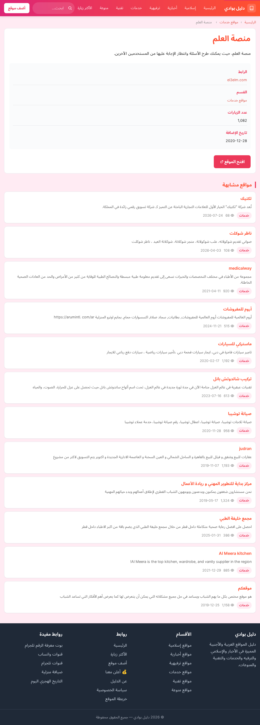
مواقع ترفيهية (180, 662)
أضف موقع (16, 8)
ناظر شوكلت (241, 233)
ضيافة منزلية (52, 671)
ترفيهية (155, 8)
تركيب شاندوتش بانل (232, 378)
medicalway (240, 268)
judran (245, 448)
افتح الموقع (234, 161)
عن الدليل (119, 680)
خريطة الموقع (116, 698)
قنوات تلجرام (51, 662)
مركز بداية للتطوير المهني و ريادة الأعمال (216, 483)
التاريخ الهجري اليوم (46, 680)
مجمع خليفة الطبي (236, 518)
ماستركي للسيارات (235, 343)
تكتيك (246, 198)
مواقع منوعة (181, 689)
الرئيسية (210, 8)
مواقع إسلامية (180, 645)
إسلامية (190, 8)
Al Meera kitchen (235, 553)
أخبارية (172, 8)
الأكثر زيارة (85, 8)
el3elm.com (237, 80)
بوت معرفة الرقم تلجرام (43, 645)
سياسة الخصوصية (112, 689)
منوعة (104, 8)
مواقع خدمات (229, 22)
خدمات (136, 8)
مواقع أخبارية (180, 654)
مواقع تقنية (182, 680)
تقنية (119, 8)
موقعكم (245, 588)
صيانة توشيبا (240, 413)
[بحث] (70, 8)
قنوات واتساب (50, 654)
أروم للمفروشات (237, 309)
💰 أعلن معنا (116, 671)
